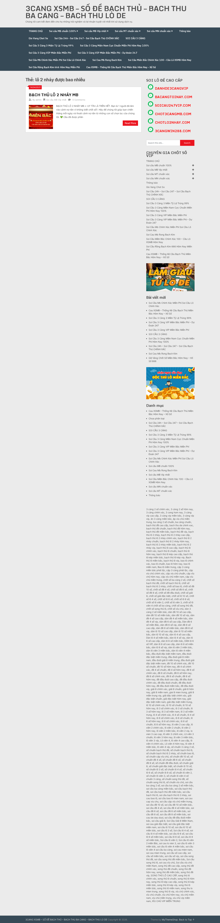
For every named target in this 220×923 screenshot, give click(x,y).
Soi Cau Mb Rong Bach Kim (107, 60)
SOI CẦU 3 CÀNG (135, 38)
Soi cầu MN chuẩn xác (159, 31)
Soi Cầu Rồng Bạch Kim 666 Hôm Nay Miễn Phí (54, 67)
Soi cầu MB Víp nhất (95, 31)
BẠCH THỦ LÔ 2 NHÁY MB (53, 95)
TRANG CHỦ (36, 31)
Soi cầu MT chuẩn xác (127, 31)
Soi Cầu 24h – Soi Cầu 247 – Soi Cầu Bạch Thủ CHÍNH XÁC (86, 38)
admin (39, 99)
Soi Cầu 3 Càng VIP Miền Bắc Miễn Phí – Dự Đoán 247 (107, 53)
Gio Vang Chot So (38, 38)
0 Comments (78, 99)
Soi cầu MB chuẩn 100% (62, 31)
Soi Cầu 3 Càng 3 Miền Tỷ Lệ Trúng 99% (51, 45)
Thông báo (185, 31)
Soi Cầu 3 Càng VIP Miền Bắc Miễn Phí (50, 53)
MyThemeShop (170, 919)
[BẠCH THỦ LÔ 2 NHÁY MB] (41, 116)
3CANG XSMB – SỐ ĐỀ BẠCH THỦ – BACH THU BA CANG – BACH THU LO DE (106, 12)
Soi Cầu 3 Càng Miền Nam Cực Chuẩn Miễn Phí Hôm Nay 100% (114, 45)
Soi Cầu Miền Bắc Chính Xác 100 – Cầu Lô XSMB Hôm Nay (159, 60)
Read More (130, 123)
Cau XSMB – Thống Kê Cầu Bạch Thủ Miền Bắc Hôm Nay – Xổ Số (121, 67)
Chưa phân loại (156, 418)
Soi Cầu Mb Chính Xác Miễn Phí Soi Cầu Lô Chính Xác (57, 60)
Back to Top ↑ (187, 919)
